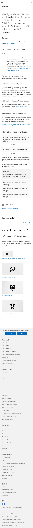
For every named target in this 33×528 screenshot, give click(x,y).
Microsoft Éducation (6, 398)
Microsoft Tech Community (8, 466)
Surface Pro (4, 342)
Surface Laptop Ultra (6, 348)
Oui (11, 333)
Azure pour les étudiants (7, 419)
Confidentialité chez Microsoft (9, 492)
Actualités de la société (7, 489)
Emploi (3, 486)
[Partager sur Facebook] (3, 204)
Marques (19, 519)
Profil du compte (5, 372)
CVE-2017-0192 (10, 43)
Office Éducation (5, 410)
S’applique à (6, 32)
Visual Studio (5, 478)
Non (22, 333)
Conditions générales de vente (9, 519)
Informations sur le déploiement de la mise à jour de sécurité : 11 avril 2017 (16, 125)
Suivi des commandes (7, 384)
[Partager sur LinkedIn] (6, 204)
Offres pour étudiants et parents (9, 416)
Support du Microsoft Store (8, 378)
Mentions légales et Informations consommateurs (13, 514)
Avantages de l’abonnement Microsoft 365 (14, 258)
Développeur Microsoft (7, 457)
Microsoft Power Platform (7, 472)
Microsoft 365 (5, 357)
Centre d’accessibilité (7, 314)
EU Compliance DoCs (19, 522)
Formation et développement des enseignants (12, 413)
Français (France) (8, 501)
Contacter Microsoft (6, 511)
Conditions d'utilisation (15, 516)
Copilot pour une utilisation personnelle (11, 354)
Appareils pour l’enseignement (9, 401)
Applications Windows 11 (7, 363)
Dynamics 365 (5, 436)
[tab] (7, 236)
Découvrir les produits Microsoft (9, 360)
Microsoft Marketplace (7, 469)
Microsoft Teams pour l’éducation (9, 404)
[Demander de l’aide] (6, 2)
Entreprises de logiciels (7, 475)
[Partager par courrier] (10, 204)
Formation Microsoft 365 (9, 277)
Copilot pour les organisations (9, 351)
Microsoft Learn (5, 460)
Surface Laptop (5, 345)
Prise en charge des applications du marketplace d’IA (14, 463)
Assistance (4, 7)
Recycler (4, 387)
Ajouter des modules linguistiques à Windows (18, 69)
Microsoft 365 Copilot (7, 442)
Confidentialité (5, 516)
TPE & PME (4, 448)
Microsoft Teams (6, 445)
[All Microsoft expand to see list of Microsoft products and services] (2, 2)
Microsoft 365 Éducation (7, 407)
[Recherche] (29, 223)
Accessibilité (5, 525)
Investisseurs (5, 495)
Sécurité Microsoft (7, 295)
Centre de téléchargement (8, 375)
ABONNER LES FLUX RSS (10, 208)
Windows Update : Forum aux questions (17, 96)
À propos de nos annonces (8, 522)
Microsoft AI (5, 428)
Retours (4, 381)
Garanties (4, 390)
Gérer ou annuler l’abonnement (19, 511)
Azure (3, 434)
